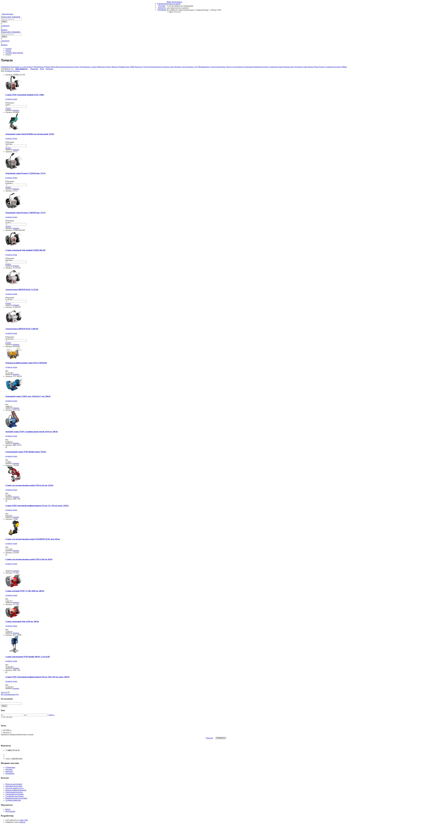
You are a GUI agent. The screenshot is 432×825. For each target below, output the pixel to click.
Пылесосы (139, 67)
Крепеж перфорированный (15, 790)
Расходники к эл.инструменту (22, 67)
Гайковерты (5, 67)
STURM (7, 730)
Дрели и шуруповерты (234, 67)
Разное (321, 67)
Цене (42, 69)
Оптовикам (162, 10)
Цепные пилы (168, 67)
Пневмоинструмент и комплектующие (268, 67)
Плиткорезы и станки (88, 67)
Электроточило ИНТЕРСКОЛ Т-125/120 (21, 289)
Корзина (4, 30)
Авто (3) (4, 692)
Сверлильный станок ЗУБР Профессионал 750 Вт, (25, 452)
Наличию (49, 69)
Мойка (344, 67)
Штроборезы (39, 67)
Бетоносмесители (156, 67)
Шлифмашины (203, 67)
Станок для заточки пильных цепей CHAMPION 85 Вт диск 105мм (32, 539)
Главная (8, 49)
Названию (34, 69)
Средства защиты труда (14, 788)
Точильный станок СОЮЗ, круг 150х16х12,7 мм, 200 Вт (28, 396)
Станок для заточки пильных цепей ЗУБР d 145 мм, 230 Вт (29, 485)
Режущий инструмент (13, 786)
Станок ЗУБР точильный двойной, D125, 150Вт (24, 95)
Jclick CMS (23, 820)
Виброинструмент (104, 67)
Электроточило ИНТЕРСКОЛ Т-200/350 (21, 329)
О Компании (162, 4)
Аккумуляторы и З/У (190, 67)
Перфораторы (124, 67)
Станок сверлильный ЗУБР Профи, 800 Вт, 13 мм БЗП (27, 657)
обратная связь (7, 14)
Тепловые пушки (300, 67)
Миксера (114, 67)
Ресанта (7, 732)
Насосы (311, 67)
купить (8, 108)
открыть (16, 110)
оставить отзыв (11, 99)
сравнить (8, 110)
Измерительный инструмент (16, 798)
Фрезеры (177, 67)
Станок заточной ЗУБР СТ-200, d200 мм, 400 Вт (24, 591)
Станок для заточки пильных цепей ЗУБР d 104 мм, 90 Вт (28, 559)
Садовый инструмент (333, 67)
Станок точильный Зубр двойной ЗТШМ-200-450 (25, 250)
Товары (8, 51)
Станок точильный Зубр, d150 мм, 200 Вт (22, 621)
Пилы (316, 67)
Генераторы (248, 67)
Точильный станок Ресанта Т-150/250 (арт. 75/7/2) (25, 173)
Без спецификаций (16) (10, 694)
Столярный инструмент (14, 796)
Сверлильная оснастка (14, 792)
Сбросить (209, 738)
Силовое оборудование (14, 53)
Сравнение (5, 26)
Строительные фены (218, 67)
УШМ (132, 67)
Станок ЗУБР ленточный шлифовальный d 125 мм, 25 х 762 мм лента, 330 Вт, (37, 506)
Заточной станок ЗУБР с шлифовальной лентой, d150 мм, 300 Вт (31, 432)
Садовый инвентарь (13, 800)
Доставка (161, 6)
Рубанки (47, 67)
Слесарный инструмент (14, 794)
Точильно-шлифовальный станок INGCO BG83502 (26, 363)
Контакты (162, 8)
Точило (146, 67)
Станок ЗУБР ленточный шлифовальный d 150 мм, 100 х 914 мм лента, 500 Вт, (37, 677)
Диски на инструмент (13, 784)
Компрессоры (288, 67)
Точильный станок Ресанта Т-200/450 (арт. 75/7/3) (25, 213)
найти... (52, 715)
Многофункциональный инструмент (65, 67)
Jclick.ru (22, 822)
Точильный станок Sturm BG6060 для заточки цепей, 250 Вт (29, 134)
